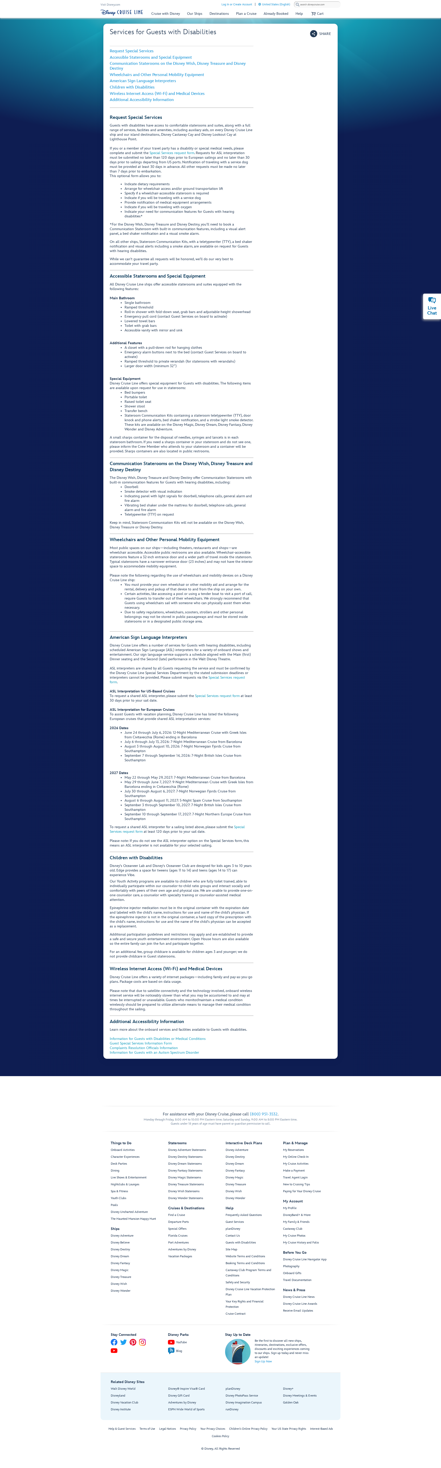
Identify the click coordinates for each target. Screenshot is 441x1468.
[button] (320, 33)
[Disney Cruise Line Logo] (122, 12)
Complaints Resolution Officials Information (144, 1048)
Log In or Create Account (237, 4)
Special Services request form (172, 153)
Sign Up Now (263, 1361)
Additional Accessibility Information (142, 99)
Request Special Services (132, 51)
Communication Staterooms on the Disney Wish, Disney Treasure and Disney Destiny (178, 66)
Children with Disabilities (132, 87)
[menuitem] (259, 4)
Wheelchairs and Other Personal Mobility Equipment (157, 74)
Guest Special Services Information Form (141, 1043)
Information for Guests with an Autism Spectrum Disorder (154, 1052)
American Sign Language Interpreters (143, 81)
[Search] (297, 4)
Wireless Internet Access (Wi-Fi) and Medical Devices (157, 93)
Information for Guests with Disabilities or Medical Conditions (158, 1039)
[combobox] (317, 4)
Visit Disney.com (110, 4)
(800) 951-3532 (264, 1114)
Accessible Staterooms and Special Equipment (151, 57)
